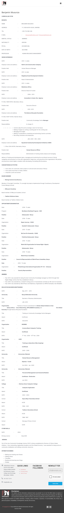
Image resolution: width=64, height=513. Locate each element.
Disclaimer (23, 469)
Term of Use (24, 473)
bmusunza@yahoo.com (32, 35)
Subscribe (55, 483)
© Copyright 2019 (6, 506)
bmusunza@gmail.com (45, 35)
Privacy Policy (24, 471)
